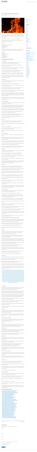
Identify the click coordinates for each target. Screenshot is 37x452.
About (27, 18)
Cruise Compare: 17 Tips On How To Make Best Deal (30, 53)
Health (27, 33)
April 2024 (27, 66)
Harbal (27, 32)
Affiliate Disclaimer (28, 20)
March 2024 (27, 67)
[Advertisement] (18, 9)
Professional (27, 38)
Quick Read (27, 39)
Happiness (27, 31)
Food (26, 30)
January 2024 (27, 69)
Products (33, 1)
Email (2, 436)
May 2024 (27, 65)
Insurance (27, 34)
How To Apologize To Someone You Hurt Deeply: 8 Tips (30, 54)
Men (26, 36)
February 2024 (27, 68)
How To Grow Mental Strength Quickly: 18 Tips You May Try (30, 60)
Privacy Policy (27, 22)
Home (27, 1)
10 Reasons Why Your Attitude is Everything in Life (29, 56)
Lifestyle (27, 35)
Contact (27, 21)
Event (26, 29)
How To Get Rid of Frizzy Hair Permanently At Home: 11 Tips (29, 58)
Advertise (30, 1)
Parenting (27, 37)
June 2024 (27, 64)
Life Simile (4, 1)
